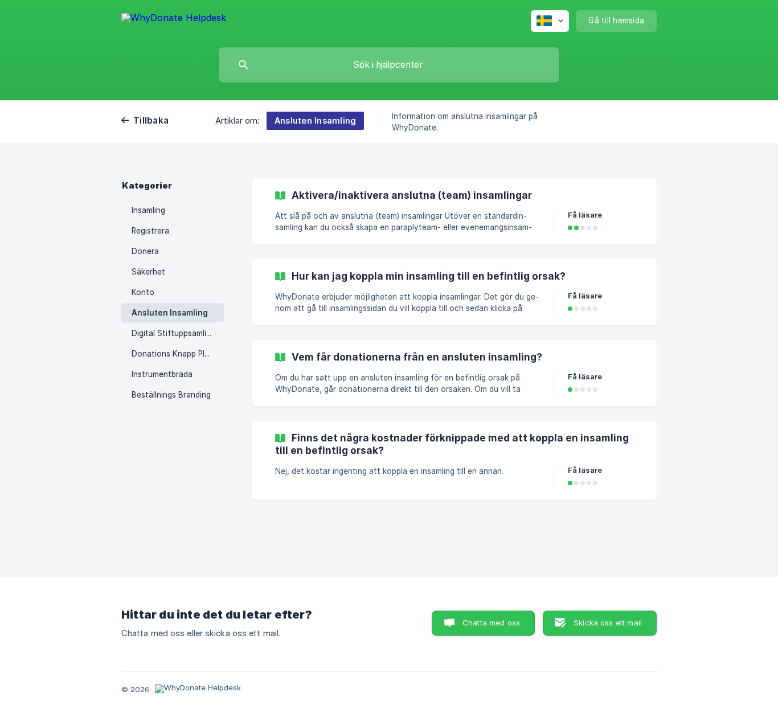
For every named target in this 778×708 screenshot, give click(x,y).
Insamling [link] (148, 210)
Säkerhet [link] (148, 271)
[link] (454, 211)
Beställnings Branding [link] (171, 394)
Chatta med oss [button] (491, 622)
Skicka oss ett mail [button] (608, 622)
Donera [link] (145, 251)
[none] (173, 19)
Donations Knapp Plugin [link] (176, 353)
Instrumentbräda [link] (162, 374)
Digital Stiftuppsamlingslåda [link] (178, 333)
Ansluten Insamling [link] (170, 312)
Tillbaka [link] (151, 120)
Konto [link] (143, 292)
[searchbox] (389, 65)
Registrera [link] (150, 230)
